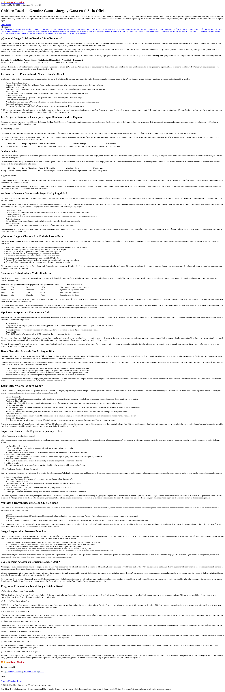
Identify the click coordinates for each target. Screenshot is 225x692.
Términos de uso (15, 681)
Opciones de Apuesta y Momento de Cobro (40, 31)
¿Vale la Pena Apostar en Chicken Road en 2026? (27, 33)
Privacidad (5, 681)
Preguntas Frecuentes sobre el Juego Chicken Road (67, 33)
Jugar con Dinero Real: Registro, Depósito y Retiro (139, 31)
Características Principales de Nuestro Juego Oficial (60, 29)
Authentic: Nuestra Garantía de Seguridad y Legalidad (151, 29)
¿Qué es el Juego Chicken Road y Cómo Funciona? (20, 29)
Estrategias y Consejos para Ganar (106, 31)
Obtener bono (6, 25)
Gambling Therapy (12, 672)
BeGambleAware (28, 672)
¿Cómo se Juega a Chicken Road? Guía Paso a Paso (193, 29)
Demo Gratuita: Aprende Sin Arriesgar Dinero (74, 31)
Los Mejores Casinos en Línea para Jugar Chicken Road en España (105, 29)
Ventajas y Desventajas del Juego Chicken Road (178, 31)
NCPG (40, 672)
